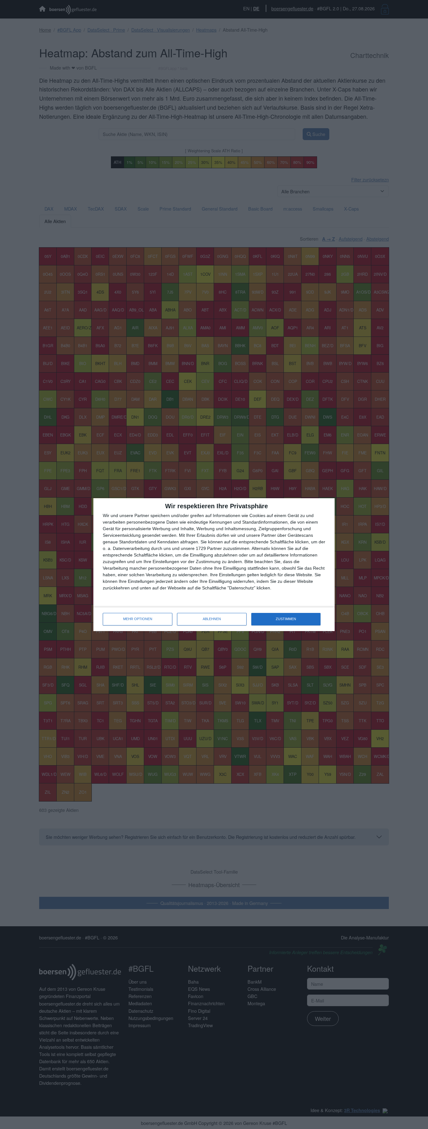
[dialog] (214, 564)
